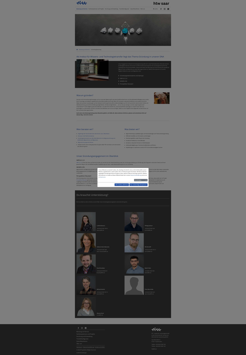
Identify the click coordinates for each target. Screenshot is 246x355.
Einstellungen (138, 180)
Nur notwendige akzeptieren (138, 184)
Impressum (102, 177)
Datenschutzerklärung (136, 175)
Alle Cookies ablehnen (121, 184)
